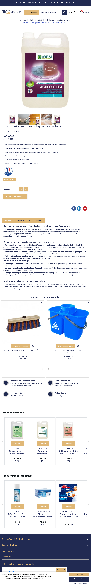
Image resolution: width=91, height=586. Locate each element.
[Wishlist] (76, 12)
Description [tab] (8, 220)
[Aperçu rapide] (33, 346)
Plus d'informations (35, 578)
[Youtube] (85, 208)
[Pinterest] (79, 208)
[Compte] (71, 12)
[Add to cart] (13, 443)
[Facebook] (73, 208)
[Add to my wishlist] (31, 196)
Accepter (79, 575)
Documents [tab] (39, 220)
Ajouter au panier (21, 346)
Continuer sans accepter (79, 583)
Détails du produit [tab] (23, 220)
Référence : (8, 131)
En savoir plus (9, 179)
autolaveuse (27, 273)
